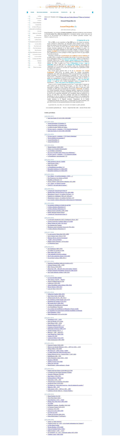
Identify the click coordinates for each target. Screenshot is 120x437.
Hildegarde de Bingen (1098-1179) (57, 328)
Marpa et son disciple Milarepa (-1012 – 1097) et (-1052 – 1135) (64, 347)
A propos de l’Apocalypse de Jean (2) (57, 190)
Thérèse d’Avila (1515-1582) (55, 361)
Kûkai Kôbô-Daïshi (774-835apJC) (57, 416)
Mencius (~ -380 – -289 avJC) (55, 332)
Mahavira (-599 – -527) (54, 387)
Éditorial (39, 62)
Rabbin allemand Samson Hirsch (56, 212)
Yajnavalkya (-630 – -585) (54, 379)
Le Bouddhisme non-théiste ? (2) (56, 167)
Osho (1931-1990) (52, 165)
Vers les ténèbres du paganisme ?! (56, 138)
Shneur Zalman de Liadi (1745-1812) (57, 223)
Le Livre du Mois (38, 56)
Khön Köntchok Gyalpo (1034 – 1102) (58, 358)
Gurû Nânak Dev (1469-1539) (55, 334)
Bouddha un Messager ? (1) (55, 179)
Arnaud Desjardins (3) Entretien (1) (57, 123)
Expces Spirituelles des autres (35, 52)
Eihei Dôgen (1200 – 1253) (55, 323)
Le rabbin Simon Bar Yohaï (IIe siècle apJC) (59, 352)
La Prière (39, 16)
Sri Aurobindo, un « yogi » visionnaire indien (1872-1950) (63, 432)
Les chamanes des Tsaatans (55, 225)
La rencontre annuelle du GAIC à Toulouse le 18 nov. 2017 (63, 219)
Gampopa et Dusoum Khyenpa (56, 327)
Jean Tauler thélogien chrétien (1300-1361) (59, 272)
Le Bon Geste (38, 35)
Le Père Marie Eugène (53, 425)
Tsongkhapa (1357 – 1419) (55, 319)
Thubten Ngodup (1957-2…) (55, 330)
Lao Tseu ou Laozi (52, 412)
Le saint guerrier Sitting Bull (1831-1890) (58, 234)
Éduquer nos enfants (37, 67)
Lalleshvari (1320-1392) (54, 283)
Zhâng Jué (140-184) (53, 363)
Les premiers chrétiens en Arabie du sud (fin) (59, 205)
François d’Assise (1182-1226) (55, 345)
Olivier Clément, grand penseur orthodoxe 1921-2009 (61, 181)
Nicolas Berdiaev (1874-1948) (55, 427)
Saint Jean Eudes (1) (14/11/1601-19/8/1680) (59, 131)
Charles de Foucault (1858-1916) (56, 414)
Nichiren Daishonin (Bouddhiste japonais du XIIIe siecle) (62, 270)
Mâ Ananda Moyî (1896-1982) (56, 303)
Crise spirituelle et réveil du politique (57, 254)
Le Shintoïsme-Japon (53, 243)
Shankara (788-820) (53, 359)
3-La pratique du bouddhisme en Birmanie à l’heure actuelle (63, 308)
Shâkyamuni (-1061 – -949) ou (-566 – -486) (59, 389)
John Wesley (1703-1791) (54, 376)
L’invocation (38, 18)
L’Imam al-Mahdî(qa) (37, 22)
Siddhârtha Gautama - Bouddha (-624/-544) (59, 405)
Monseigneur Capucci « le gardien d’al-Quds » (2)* (61, 198)
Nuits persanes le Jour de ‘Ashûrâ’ (56, 161)
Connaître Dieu (38, 24)
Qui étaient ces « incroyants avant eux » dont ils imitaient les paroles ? (66, 385)
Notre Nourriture (38, 50)
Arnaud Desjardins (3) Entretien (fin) (57, 125)
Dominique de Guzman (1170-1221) (57, 301)
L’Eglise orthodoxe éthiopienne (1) (57, 228)
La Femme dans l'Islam (37, 58)
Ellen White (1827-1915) (54, 252)
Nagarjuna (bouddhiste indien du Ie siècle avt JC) (60, 263)
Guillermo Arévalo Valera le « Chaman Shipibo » (60, 390)
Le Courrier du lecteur (37, 54)
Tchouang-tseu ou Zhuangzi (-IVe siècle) (58, 381)
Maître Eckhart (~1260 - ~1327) (56, 430)
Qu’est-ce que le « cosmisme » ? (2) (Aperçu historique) (62, 136)
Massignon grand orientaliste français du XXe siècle (61, 227)
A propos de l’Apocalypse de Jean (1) (57, 214)
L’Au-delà (39, 31)
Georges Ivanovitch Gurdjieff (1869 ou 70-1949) (60, 221)
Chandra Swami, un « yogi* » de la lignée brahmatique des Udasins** (66, 423)
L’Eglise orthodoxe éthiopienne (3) (57, 208)
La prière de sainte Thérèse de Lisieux (57, 127)
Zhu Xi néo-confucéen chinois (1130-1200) (59, 256)
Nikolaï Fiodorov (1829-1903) (55, 147)
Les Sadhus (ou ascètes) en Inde (56, 250)
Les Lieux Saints (38, 43)
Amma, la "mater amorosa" (55, 421)
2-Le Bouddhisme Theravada (55, 307)
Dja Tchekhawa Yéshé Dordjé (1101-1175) (59, 299)
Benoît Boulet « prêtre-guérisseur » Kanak (58, 365)
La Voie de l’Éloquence (36, 26)
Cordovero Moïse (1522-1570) (55, 338)
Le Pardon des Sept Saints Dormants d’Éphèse (60, 372)
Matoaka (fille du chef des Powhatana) (57, 238)
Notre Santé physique (37, 48)
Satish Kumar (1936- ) (53, 163)
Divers (40, 65)
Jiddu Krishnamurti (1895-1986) (56, 339)
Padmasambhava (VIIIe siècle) (55, 378)
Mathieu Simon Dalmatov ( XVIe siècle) (58, 241)
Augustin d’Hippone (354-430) (56, 374)
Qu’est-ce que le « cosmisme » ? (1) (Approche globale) (62, 154)
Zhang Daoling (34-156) (54, 396)
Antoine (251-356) (52, 336)
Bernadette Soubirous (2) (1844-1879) (57, 170)
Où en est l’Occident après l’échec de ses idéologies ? (61, 152)
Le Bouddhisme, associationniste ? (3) (57, 156)
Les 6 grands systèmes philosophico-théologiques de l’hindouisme (65, 199)
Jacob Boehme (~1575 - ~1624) (56, 399)
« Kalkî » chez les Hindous (55, 239)
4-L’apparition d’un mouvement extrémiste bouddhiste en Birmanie (65, 310)
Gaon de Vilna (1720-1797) (55, 288)
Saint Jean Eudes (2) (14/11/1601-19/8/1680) (59, 118)
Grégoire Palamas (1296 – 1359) (56, 265)
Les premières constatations (55, 150)
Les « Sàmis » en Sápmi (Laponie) (56, 183)
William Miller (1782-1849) (55, 348)
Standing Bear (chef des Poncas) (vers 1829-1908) (61, 192)
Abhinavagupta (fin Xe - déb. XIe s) (57, 297)
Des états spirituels (37, 37)
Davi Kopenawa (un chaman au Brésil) (58, 178)
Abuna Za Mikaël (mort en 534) (56, 281)
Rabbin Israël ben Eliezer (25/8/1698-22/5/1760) (60, 370)
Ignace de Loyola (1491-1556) (55, 410)
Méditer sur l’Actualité (37, 33)
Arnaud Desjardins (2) (53, 141)
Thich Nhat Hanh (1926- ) (54, 398)
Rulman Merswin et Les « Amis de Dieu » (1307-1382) (62, 354)
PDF (45, 19)
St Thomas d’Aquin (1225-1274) (56, 407)
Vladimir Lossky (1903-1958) (55, 434)
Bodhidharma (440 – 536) (54, 356)
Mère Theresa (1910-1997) (54, 267)
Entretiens (39, 60)
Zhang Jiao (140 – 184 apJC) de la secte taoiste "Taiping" (62, 268)
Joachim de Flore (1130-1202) (55, 383)
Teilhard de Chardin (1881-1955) (56, 294)
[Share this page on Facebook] (84, 17)
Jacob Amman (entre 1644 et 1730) (57, 236)
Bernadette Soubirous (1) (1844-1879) (57, 169)
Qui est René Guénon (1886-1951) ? (57, 258)
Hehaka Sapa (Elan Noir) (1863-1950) (57, 401)
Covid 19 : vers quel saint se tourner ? (57, 185)
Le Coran (39, 20)
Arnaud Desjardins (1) (53, 140)
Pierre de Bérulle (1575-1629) (55, 321)
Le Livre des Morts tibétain (55, 277)
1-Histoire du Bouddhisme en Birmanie (58, 305)
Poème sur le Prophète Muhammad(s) (57, 149)
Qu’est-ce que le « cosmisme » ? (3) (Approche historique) (63, 129)
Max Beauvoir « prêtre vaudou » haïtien (58, 350)
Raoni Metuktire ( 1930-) (54, 312)
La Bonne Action (38, 39)
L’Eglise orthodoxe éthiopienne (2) (57, 207)
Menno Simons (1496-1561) (55, 287)
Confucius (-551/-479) (53, 409)
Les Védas (50, 403)
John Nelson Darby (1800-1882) (56, 296)
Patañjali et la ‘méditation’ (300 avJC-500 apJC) (60, 196)
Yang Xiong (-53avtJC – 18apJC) (56, 279)
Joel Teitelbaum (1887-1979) (55, 248)
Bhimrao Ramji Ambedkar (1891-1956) (58, 210)
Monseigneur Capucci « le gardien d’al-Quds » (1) (61, 194)
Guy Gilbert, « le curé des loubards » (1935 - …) (60, 176)
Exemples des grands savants (35, 41)
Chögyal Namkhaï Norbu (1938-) (56, 429)
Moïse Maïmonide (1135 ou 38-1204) (57, 314)
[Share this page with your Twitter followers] (68, 17)
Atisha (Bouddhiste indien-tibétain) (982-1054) (60, 285)
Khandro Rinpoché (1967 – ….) (56, 325)
